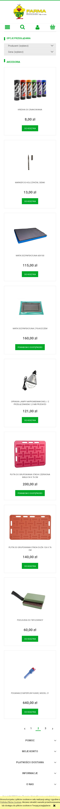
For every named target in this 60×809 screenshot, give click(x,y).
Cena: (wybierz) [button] (15, 52)
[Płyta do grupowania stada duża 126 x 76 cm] (30, 527)
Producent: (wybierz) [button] (18, 46)
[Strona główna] (30, 11)
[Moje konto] (37, 27)
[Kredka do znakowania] (30, 89)
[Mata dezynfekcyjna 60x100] (30, 235)
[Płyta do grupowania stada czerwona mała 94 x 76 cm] (30, 454)
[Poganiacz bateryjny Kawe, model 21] (30, 673)
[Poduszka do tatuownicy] (30, 600)
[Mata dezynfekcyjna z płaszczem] (30, 308)
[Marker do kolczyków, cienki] (30, 162)
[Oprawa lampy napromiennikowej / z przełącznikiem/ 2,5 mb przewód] (30, 381)
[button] (7, 27)
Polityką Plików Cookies (10, 802)
